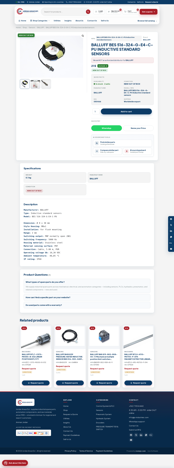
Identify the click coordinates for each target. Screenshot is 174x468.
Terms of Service (86, 451)
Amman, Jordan (34, 2)
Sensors (32, 27)
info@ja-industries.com (139, 417)
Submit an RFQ (135, 430)
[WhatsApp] (171, 237)
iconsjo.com (141, 451)
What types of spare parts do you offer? (45, 282)
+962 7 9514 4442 (74, 2)
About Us (79, 21)
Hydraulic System (103, 418)
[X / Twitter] (171, 225)
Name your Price (138, 128)
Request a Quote (151, 2)
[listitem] (131, 435)
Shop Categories (40, 21)
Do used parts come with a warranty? (44, 305)
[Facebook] (171, 219)
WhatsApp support (137, 421)
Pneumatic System (104, 414)
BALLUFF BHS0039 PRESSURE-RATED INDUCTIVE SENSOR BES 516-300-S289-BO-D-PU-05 (69, 357)
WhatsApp (106, 128)
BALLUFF (40, 27)
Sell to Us (140, 2)
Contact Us (132, 2)
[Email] (171, 249)
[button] (83, 36)
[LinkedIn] (171, 231)
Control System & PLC (105, 406)
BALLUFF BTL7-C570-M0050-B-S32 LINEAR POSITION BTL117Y (32, 356)
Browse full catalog (147, 21)
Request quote (37, 383)
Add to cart (126, 111)
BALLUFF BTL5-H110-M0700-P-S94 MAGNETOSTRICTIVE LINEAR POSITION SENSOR (137, 357)
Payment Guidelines (71, 435)
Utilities (57, 21)
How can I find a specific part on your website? (48, 297)
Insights (68, 21)
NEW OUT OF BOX (34, 191)
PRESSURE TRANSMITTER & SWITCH (107, 428)
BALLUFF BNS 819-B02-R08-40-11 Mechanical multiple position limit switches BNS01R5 (103, 357)
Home (23, 21)
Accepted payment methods (28, 427)
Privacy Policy (70, 451)
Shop (25, 27)
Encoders (100, 423)
